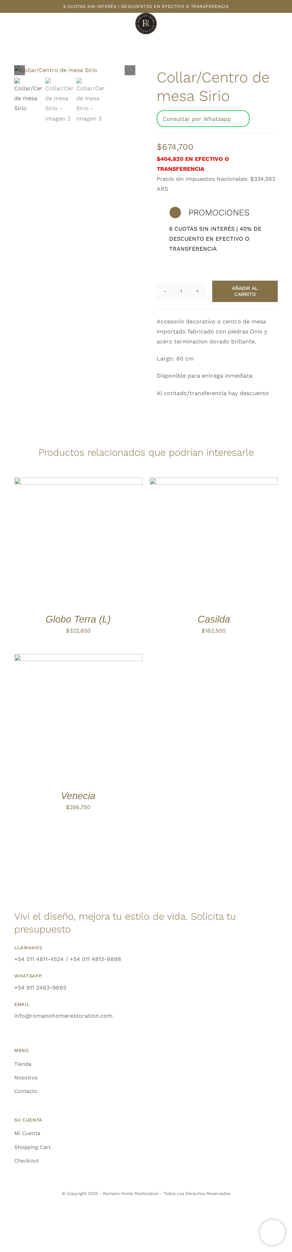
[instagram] (139, 1214)
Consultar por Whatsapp (197, 119)
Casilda (214, 619)
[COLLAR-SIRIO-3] (74, 70)
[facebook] (152, 1214)
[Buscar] (280, 24)
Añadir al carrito (245, 291)
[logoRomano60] (146, 15)
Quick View (111, 543)
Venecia (78, 795)
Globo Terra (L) (78, 619)
